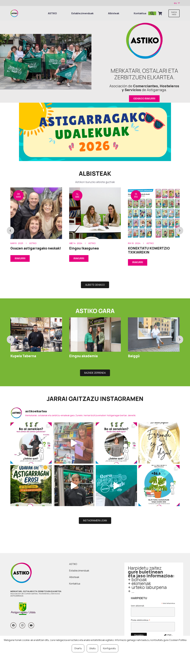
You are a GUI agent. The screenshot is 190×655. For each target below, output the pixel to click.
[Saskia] (160, 13)
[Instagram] (22, 625)
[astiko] (14, 13)
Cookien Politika (177, 640)
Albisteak (74, 577)
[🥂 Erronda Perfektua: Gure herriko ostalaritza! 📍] (159, 443)
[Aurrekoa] (10, 231)
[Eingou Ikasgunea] (36, 213)
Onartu (78, 648)
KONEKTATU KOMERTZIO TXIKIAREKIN (90, 250)
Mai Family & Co (140, 356)
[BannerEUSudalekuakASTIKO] (95, 132)
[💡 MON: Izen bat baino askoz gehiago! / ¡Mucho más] (116, 443)
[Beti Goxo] (154, 213)
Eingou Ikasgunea (25, 248)
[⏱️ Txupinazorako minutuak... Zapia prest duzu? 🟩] (116, 485)
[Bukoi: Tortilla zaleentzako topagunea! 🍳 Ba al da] (73, 485)
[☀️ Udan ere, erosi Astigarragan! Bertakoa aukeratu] (31, 485)
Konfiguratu (109, 648)
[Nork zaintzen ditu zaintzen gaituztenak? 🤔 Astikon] (31, 443)
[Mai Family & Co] (154, 334)
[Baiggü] (95, 334)
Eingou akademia (24, 356)
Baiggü (75, 356)
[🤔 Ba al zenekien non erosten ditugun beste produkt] (159, 485)
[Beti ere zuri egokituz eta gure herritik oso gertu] (73, 443)
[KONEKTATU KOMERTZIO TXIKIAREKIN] (95, 213)
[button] (177, 3)
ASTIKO (73, 564)
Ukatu (92, 648)
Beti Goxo (136, 248)
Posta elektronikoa (140, 620)
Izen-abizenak (137, 605)
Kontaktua (74, 583)
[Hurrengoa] (179, 231)
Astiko (33, 243)
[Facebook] (13, 625)
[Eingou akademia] (36, 334)
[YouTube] (31, 625)
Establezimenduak (79, 570)
